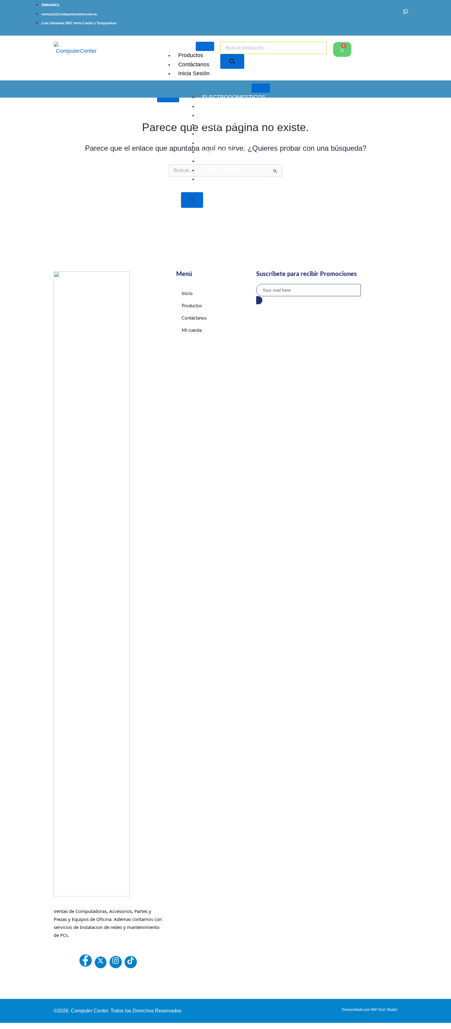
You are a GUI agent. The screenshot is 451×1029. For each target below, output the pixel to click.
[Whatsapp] (405, 13)
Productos (190, 55)
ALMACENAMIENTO (228, 115)
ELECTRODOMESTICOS (233, 97)
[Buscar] (232, 61)
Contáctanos (193, 64)
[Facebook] (379, 16)
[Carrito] (342, 49)
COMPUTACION (222, 124)
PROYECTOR (219, 152)
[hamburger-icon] (205, 46)
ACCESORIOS (220, 106)
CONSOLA (215, 133)
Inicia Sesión (194, 73)
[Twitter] (100, 962)
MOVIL (210, 179)
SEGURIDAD (218, 161)
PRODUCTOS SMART (230, 143)
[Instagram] (392, 16)
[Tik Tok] (131, 962)
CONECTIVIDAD (223, 170)
